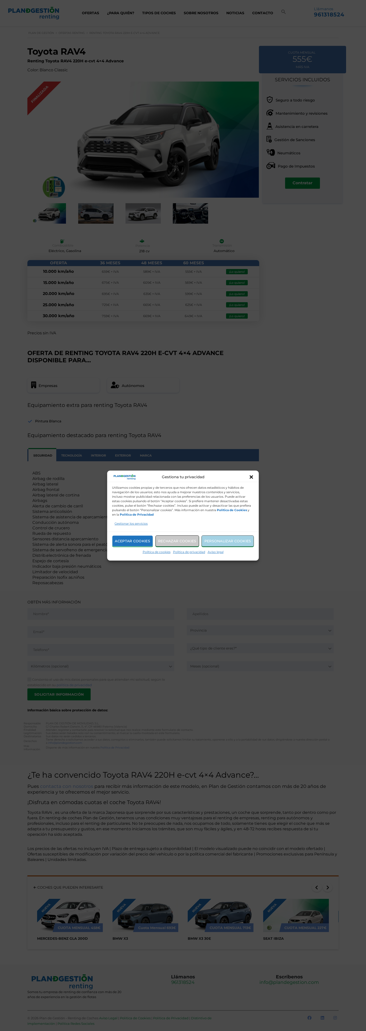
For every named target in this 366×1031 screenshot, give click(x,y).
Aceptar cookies (132, 541)
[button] (251, 476)
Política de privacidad (189, 552)
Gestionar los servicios (131, 523)
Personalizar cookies (227, 541)
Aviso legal (216, 552)
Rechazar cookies (177, 541)
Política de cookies (157, 552)
